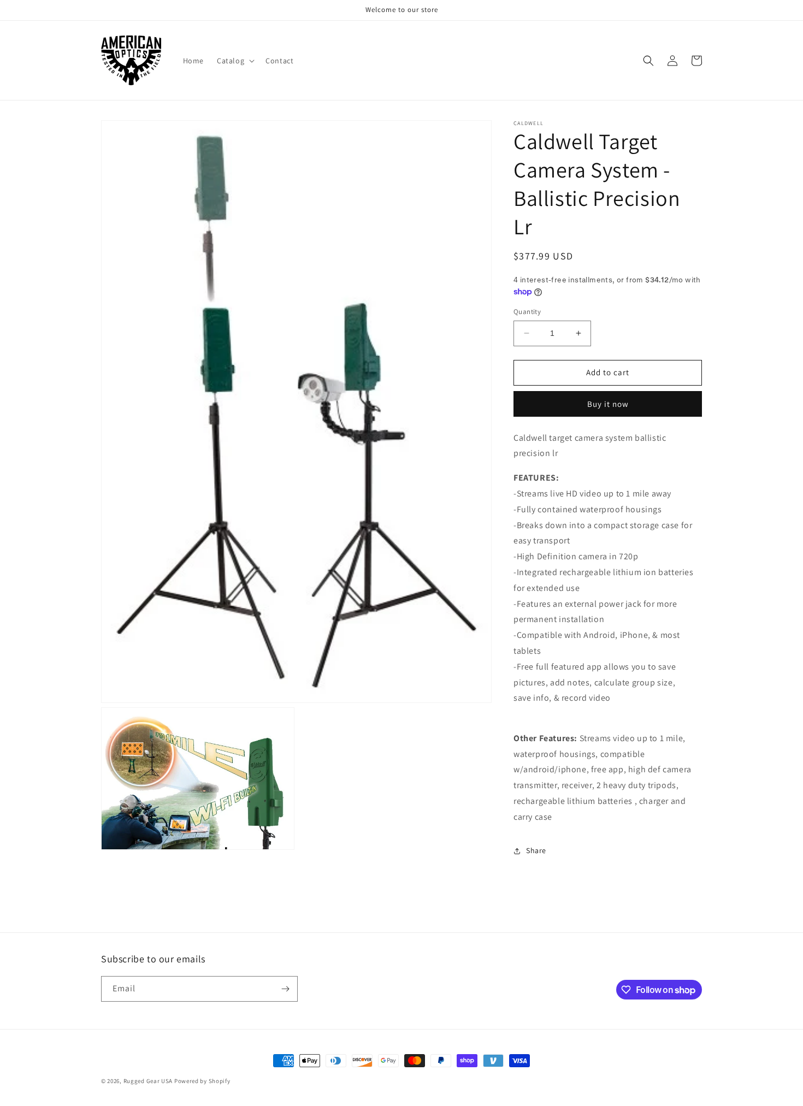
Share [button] (536, 850)
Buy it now (608, 404)
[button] (234, 60)
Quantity (527, 311)
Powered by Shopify (202, 1081)
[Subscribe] (285, 989)
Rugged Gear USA (148, 1081)
